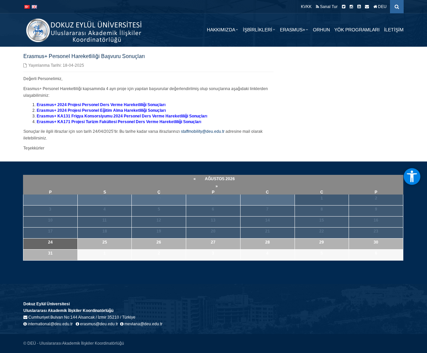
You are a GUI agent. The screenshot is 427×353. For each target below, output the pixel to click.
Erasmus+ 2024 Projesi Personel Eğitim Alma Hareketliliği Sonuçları (101, 110)
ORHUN (321, 29)
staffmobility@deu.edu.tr (203, 131)
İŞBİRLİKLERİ (257, 29)
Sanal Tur (328, 6)
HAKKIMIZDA (221, 29)
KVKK (306, 6)
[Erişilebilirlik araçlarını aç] (412, 176)
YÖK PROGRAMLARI (357, 29)
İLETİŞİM (394, 29)
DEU (382, 6)
